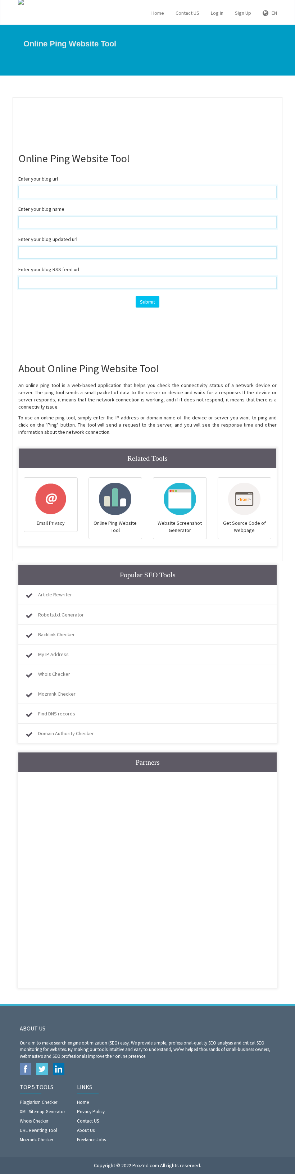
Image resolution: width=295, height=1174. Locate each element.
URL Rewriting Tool (38, 1130)
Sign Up (243, 13)
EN (272, 13)
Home (157, 13)
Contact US (187, 13)
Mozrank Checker (57, 694)
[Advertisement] (149, 121)
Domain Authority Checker (66, 733)
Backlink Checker (56, 634)
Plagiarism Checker (38, 1102)
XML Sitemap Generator (42, 1112)
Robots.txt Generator (61, 614)
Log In (217, 13)
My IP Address (53, 654)
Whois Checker (54, 674)
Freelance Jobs (91, 1140)
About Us (86, 1130)
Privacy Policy (91, 1112)
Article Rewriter (55, 594)
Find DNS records (56, 713)
